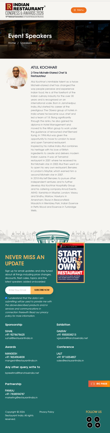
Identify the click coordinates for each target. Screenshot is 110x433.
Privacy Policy (47, 412)
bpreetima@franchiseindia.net (22, 373)
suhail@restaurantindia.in (19, 338)
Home (12, 43)
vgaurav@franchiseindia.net (72, 338)
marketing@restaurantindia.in (21, 398)
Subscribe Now (41, 290)
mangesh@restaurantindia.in (21, 361)
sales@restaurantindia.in (70, 361)
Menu (80, 10)
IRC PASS (101, 383)
